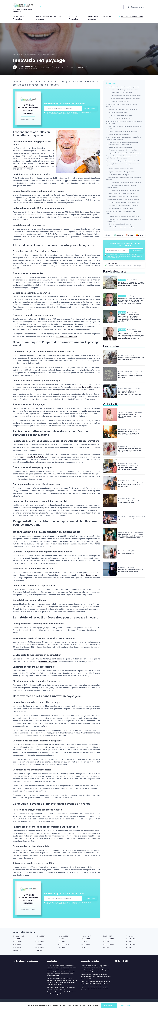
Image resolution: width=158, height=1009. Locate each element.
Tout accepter (109, 1006)
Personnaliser (126, 1006)
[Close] (118, 488)
